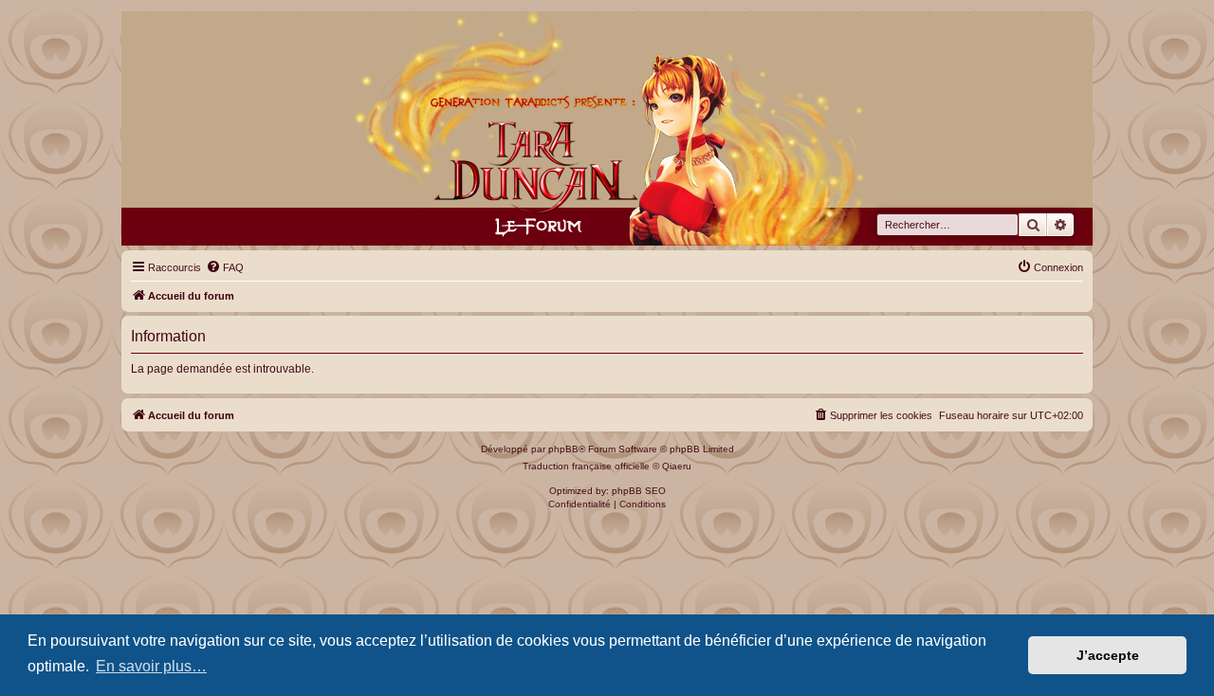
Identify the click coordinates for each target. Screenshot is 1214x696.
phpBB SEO (639, 490)
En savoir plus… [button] (151, 666)
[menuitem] (225, 267)
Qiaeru (676, 466)
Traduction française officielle (586, 466)
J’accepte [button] (1107, 655)
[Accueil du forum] (607, 128)
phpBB (563, 449)
